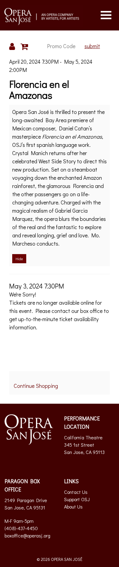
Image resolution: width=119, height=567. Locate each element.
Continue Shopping (36, 385)
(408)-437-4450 (21, 528)
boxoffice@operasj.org (27, 535)
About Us (73, 506)
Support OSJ (77, 499)
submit (92, 46)
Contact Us (76, 492)
